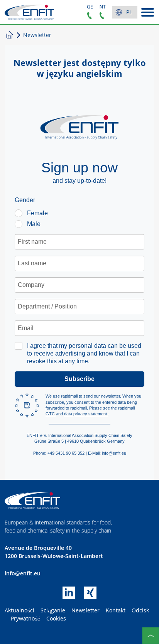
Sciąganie (53, 610)
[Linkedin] (73, 596)
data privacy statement (86, 413)
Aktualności (19, 610)
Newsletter (85, 610)
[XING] (90, 596)
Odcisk (140, 610)
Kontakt (115, 610)
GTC (51, 413)
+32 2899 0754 (102, 15)
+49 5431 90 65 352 (89, 15)
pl (129, 12)
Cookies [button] (56, 618)
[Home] (29, 12)
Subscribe (79, 379)
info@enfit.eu (23, 573)
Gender (25, 200)
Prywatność (25, 618)
